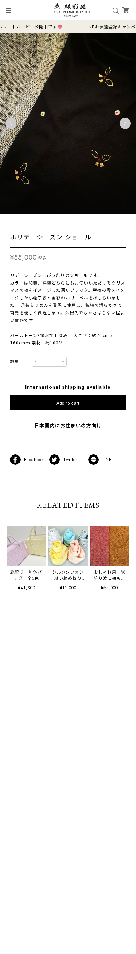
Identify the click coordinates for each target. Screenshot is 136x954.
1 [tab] (57, 220)
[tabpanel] (68, 123)
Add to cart (68, 403)
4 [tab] (78, 220)
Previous (10, 123)
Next (125, 123)
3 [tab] (71, 220)
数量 (14, 362)
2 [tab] (64, 220)
